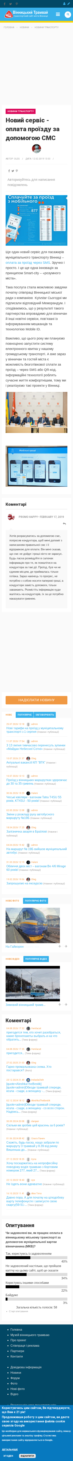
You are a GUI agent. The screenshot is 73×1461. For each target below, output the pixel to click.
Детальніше (10, 1450)
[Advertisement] (36, 68)
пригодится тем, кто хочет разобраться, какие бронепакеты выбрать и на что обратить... (33, 1036)
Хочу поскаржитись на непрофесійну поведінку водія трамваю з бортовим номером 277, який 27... (32, 1167)
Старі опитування (18, 1311)
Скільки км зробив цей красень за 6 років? (35, 1125)
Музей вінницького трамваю (29, 1335)
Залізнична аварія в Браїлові (26, 831)
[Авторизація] (64, 4)
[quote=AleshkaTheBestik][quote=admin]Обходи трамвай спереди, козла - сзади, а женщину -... (33, 1087)
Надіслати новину (36, 700)
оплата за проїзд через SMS (28, 263)
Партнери (17, 1351)
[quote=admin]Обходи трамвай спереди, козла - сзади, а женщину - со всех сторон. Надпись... (35, 1108)
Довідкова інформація (26, 1367)
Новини (24, 27)
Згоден (8, 1456)
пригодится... (15, 1053)
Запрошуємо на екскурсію (24, 883)
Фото (13, 1383)
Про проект (18, 1340)
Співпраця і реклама (24, 1345)
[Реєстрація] (68, 4)
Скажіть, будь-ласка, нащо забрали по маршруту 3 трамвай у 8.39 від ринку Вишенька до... (32, 1146)
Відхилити (27, 1456)
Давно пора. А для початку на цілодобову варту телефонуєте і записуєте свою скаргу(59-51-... (35, 1201)
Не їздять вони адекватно (24, 1184)
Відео (14, 1394)
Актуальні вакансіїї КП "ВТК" (25, 762)
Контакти (16, 1356)
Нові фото (17, 1388)
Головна (9, 27)
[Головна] (26, 14)
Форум (15, 1378)
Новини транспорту (47, 27)
